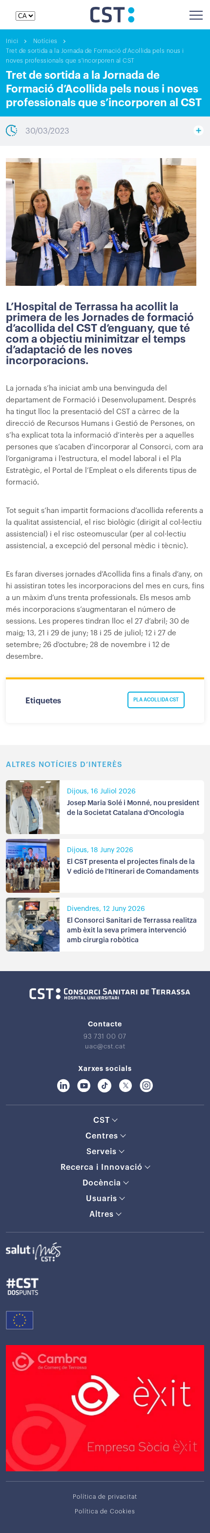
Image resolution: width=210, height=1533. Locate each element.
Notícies (45, 41)
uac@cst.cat (105, 1046)
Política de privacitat (105, 1497)
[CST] (112, 20)
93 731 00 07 (105, 1036)
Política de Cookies (105, 1511)
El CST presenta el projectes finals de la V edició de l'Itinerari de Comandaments (133, 867)
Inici (12, 41)
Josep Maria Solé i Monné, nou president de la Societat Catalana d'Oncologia (133, 808)
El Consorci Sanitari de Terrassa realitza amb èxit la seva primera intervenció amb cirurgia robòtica (132, 930)
